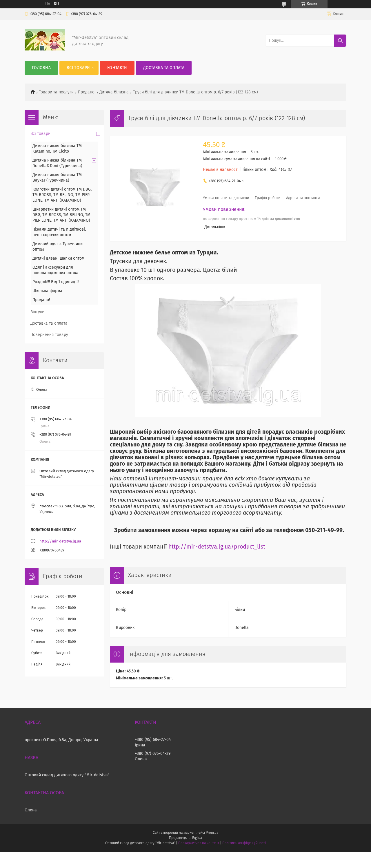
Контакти (117, 68)
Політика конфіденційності (244, 843)
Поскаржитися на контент (198, 843)
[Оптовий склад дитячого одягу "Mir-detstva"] (45, 49)
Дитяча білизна (114, 92)
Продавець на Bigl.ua (185, 838)
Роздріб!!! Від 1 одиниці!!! (55, 282)
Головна (41, 68)
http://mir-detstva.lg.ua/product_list (216, 547)
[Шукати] (340, 41)
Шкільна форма (47, 291)
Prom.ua (212, 833)
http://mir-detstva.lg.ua (60, 541)
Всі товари (78, 68)
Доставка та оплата (163, 68)
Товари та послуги (56, 92)
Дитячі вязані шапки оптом (58, 258)
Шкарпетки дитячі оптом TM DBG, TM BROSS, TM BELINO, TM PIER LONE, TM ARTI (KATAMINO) (61, 215)
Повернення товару (49, 335)
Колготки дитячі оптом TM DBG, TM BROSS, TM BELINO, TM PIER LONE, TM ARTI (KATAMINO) (62, 194)
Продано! (86, 92)
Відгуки (37, 312)
